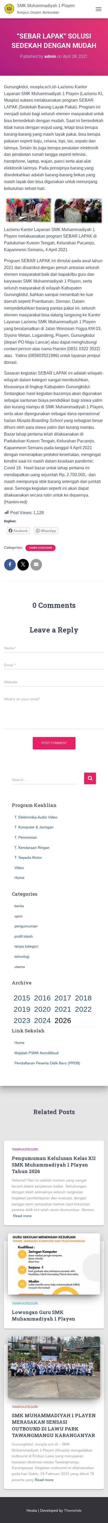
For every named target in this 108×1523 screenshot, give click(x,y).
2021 (63, 1009)
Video (19, 868)
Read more (22, 1216)
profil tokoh (23, 936)
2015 (22, 998)
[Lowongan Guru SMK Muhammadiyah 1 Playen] (54, 1264)
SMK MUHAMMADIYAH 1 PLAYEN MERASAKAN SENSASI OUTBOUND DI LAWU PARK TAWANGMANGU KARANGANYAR (54, 1425)
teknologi (21, 956)
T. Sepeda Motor (28, 857)
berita (19, 906)
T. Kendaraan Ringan (32, 847)
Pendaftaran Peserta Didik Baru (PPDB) (47, 1063)
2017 (63, 998)
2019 (22, 1009)
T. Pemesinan (25, 837)
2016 (42, 998)
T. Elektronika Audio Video (35, 817)
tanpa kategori (40, 547)
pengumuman (25, 926)
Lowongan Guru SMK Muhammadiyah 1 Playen (43, 1315)
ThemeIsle (73, 1510)
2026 (63, 1020)
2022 (83, 1009)
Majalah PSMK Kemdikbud (36, 1053)
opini (18, 916)
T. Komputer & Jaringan (33, 827)
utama (19, 967)
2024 (42, 1020)
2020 (42, 1009)
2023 (22, 1020)
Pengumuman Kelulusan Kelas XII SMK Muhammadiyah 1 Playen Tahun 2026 (54, 1164)
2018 (83, 998)
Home (19, 878)
